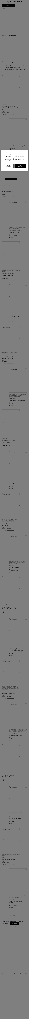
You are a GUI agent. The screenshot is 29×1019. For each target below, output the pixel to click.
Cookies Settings (8, 166)
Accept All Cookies (20, 166)
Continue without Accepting (20, 152)
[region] (14, 160)
